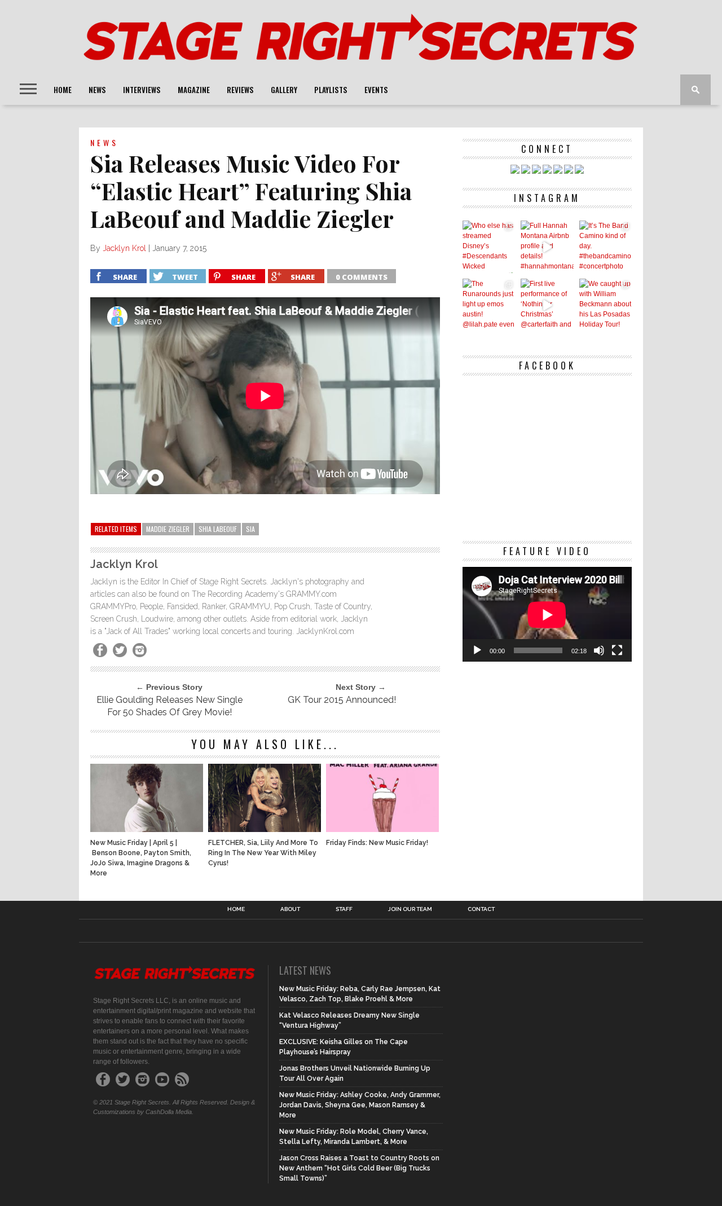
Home (63, 89)
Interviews (142, 89)
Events (376, 89)
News (97, 89)
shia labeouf (218, 529)
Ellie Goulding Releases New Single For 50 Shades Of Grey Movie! (169, 706)
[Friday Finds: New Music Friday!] (382, 829)
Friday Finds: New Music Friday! (377, 843)
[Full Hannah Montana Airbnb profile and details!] (547, 247)
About (290, 909)
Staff (344, 909)
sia (250, 529)
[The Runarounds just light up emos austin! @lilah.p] (489, 305)
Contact (481, 909)
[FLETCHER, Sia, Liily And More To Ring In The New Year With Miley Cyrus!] (264, 829)
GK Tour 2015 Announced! (342, 699)
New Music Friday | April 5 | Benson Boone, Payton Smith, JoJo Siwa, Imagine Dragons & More (140, 858)
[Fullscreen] (617, 650)
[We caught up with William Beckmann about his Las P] (605, 305)
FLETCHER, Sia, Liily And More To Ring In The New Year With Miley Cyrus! (263, 853)
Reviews (240, 89)
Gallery (284, 89)
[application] (547, 614)
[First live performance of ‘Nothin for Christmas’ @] (547, 305)
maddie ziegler (168, 529)
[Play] (477, 650)
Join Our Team (410, 909)
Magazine (194, 89)
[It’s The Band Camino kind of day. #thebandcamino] (605, 247)
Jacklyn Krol (124, 248)
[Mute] (599, 650)
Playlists (330, 89)
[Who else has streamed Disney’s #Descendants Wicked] (489, 247)
